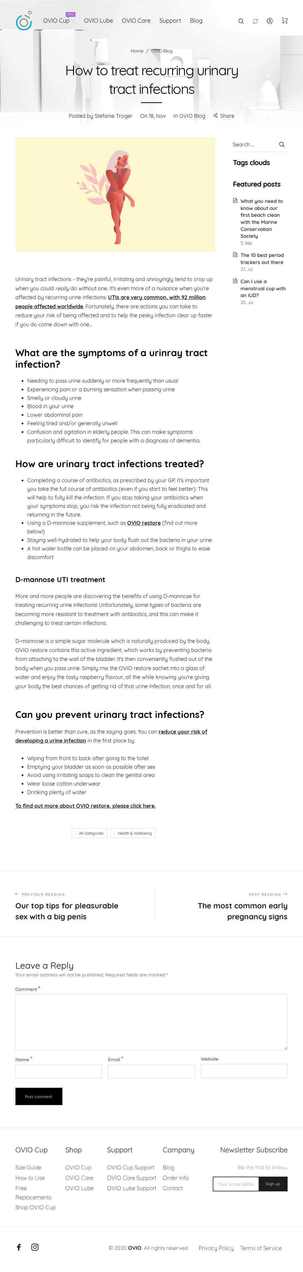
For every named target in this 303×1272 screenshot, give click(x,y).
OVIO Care (136, 20)
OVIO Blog (192, 116)
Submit (282, 144)
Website (209, 1059)
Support (170, 20)
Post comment (38, 1097)
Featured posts (257, 184)
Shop (73, 1150)
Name (23, 1059)
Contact (173, 1188)
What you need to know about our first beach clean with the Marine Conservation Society (262, 218)
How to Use (30, 1177)
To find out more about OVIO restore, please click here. (85, 805)
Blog (196, 20)
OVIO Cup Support (130, 1167)
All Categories (91, 833)
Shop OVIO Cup (35, 1207)
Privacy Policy (216, 1248)
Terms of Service (261, 1248)
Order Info (176, 1177)
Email (115, 1059)
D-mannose (177, 596)
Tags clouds (251, 162)
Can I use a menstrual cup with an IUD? (263, 288)
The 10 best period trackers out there (262, 258)
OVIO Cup (58, 19)
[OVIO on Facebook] (18, 1247)
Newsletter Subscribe (253, 1150)
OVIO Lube (98, 20)
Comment (27, 989)
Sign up (273, 1184)
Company (179, 1150)
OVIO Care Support (131, 1177)
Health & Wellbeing (135, 833)
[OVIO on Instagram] (34, 1247)
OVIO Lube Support (132, 1188)
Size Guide (28, 1167)
